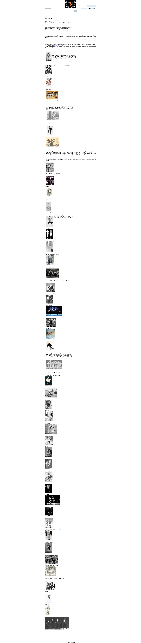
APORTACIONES (48, 8)
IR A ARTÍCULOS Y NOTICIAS (91, 8)
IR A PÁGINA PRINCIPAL (92, 5)
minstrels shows (58, 45)
